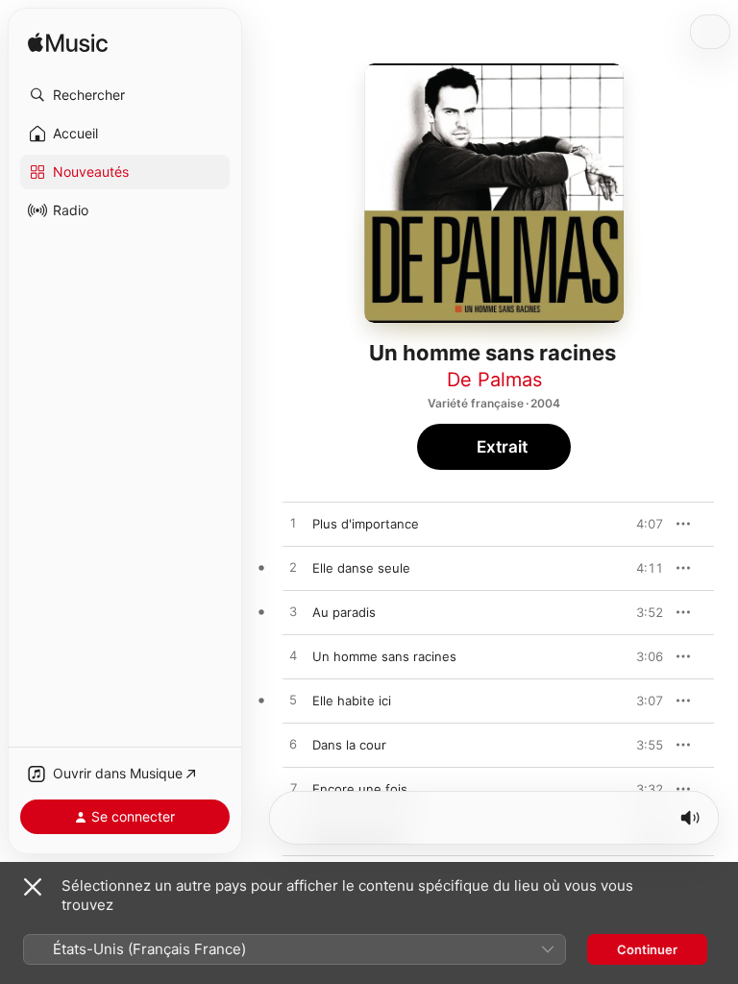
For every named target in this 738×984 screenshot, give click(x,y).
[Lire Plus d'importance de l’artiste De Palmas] (293, 523)
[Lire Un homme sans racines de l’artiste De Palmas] (293, 656)
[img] (68, 44)
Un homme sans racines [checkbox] (384, 656)
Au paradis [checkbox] (344, 612)
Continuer (647, 949)
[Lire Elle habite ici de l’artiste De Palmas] (293, 700)
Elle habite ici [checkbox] (351, 700)
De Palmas (494, 379)
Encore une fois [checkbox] (359, 789)
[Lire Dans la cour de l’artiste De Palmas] (293, 744)
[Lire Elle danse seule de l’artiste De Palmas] (293, 568)
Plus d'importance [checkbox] (365, 523)
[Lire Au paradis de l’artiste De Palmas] (293, 612)
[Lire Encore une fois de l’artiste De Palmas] (293, 789)
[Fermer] (32, 887)
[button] (125, 95)
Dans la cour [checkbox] (349, 744)
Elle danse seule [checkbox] (361, 568)
